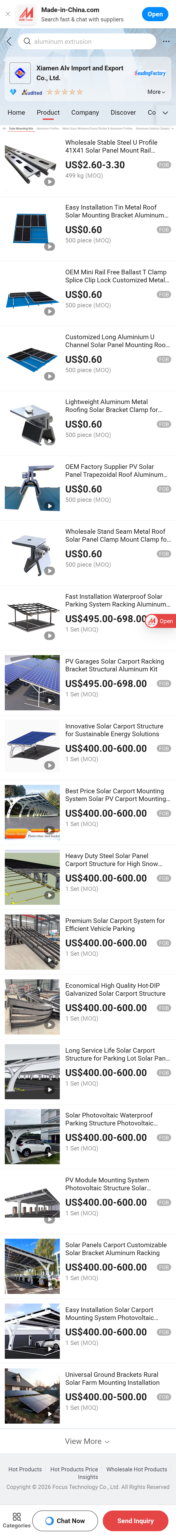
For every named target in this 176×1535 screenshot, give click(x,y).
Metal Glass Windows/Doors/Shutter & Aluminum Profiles (97, 128)
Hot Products (25, 1469)
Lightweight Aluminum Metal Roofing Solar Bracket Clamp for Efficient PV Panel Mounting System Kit (117, 413)
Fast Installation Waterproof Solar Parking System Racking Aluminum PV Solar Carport (115, 604)
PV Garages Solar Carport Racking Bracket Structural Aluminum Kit (114, 665)
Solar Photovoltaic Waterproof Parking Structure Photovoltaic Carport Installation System (109, 1123)
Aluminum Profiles (48, 128)
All (4, 128)
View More (84, 1441)
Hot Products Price (74, 1469)
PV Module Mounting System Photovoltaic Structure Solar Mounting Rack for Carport (107, 1187)
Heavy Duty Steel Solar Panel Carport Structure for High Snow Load (111, 863)
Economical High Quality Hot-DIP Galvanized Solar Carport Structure (115, 989)
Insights (88, 1477)
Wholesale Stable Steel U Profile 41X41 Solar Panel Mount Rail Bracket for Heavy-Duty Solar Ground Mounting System (118, 154)
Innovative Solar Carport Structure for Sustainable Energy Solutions (114, 730)
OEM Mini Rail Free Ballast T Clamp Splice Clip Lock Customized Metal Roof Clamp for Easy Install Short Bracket (116, 283)
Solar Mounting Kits (21, 128)
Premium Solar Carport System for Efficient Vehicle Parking (115, 924)
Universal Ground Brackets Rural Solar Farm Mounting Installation (112, 1378)
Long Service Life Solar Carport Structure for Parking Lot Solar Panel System (118, 1058)
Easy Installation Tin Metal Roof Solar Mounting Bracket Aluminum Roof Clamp (114, 215)
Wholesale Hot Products (136, 1469)
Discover (123, 112)
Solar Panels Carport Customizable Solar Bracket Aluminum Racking (116, 1248)
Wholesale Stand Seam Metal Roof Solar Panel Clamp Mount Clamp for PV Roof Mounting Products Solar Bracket (117, 543)
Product (48, 112)
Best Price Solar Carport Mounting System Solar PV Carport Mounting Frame (115, 798)
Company (85, 112)
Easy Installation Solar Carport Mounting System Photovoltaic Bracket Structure (109, 1317)
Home (16, 112)
